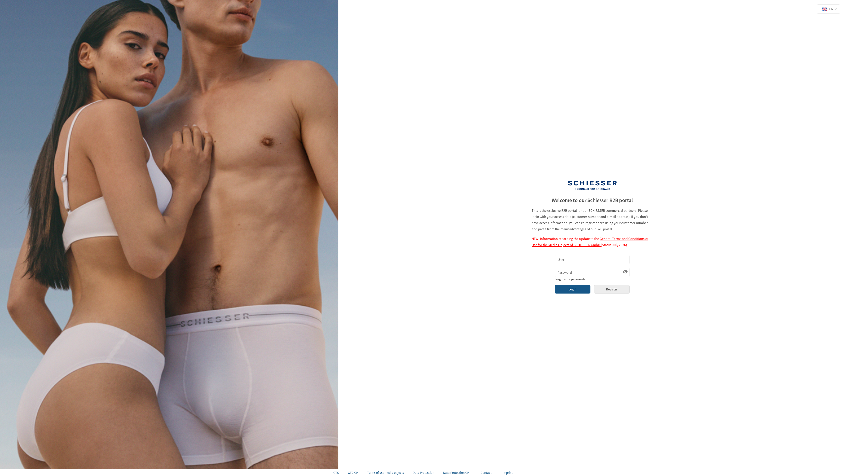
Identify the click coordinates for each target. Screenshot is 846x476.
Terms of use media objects (385, 472)
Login (572, 289)
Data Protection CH (456, 472)
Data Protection (423, 472)
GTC (336, 472)
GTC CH (353, 472)
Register (611, 289)
